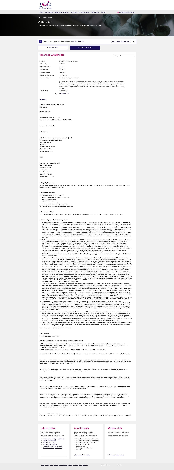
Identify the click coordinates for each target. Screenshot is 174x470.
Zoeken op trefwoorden (49, 440)
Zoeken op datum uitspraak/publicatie (54, 439)
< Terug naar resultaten (85, 47)
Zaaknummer (44, 69)
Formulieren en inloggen (127, 12)
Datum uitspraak (45, 64)
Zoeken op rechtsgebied (50, 444)
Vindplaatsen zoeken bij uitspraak (52, 446)
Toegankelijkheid (63, 465)
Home (41, 12)
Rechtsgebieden (45, 72)
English (42, 465)
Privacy (51, 465)
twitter (123, 465)
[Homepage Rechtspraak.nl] (45, 4)
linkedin (131, 465)
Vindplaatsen (44, 90)
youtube (133, 465)
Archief (80, 465)
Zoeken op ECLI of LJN (49, 442)
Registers (74, 12)
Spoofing (70, 465)
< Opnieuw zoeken (52, 47)
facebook (125, 465)
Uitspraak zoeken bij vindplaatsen (52, 448)
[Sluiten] (134, 41)
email (113, 465)
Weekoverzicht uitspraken (116, 455)
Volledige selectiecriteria (82, 455)
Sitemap (47, 465)
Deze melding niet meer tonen (121, 41)
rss (111, 465)
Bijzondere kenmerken (47, 75)
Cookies (56, 465)
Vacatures (75, 465)
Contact (103, 12)
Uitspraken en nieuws (62, 12)
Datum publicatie (45, 66)
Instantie (42, 61)
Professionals (95, 12)
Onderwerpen (49, 12)
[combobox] (124, 55)
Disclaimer (85, 465)
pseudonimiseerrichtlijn (78, 41)
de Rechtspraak (84, 12)
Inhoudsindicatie (45, 78)
